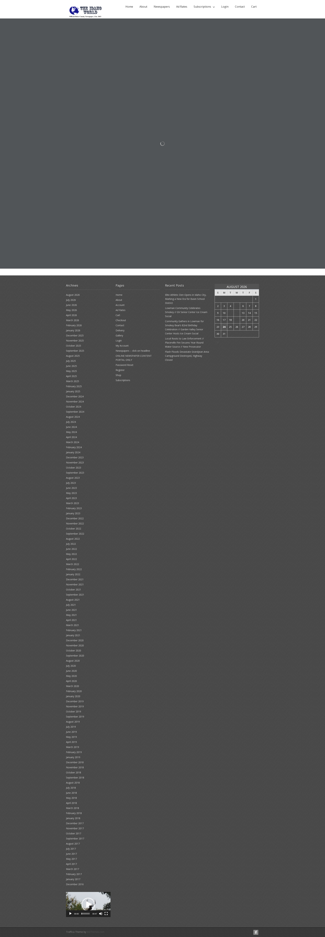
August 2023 (73, 477)
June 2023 (71, 488)
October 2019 (73, 711)
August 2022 (73, 538)
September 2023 (75, 472)
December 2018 (75, 762)
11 (230, 313)
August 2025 (73, 355)
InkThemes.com (95, 931)
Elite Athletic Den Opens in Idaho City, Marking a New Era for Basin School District (185, 299)
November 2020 (75, 645)
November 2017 (75, 828)
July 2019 (71, 726)
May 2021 (71, 615)
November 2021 (75, 584)
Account (120, 305)
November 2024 (75, 401)
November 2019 (75, 706)
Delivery (120, 330)
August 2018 (73, 782)
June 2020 (71, 670)
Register (120, 370)
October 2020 (73, 650)
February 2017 (74, 874)
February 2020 (74, 691)
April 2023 (71, 498)
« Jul (217, 341)
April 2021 (71, 620)
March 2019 (72, 747)
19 (236, 319)
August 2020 (73, 660)
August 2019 (73, 721)
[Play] (70, 913)
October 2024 (73, 406)
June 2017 (71, 853)
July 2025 (71, 360)
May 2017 (71, 858)
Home (129, 6)
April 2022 (71, 559)
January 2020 (73, 696)
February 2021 (74, 630)
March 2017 (72, 869)
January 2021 (73, 635)
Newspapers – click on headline (133, 350)
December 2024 (75, 396)
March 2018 (72, 808)
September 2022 (75, 533)
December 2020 (75, 640)
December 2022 (75, 518)
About (143, 6)
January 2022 (73, 574)
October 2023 (73, 467)
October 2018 (73, 772)
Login (225, 6)
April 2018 (71, 803)
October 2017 (73, 833)
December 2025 (75, 335)
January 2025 (73, 391)
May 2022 (71, 554)
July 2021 (71, 604)
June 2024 (71, 427)
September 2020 (75, 655)
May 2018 (71, 797)
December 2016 (75, 884)
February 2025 (74, 386)
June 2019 (71, 731)
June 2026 (71, 305)
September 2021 (75, 594)
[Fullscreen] (106, 913)
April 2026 (71, 315)
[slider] (85, 913)
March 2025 (72, 381)
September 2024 (75, 411)
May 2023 (71, 493)
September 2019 (75, 716)
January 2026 (73, 330)
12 (236, 313)
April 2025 (71, 376)
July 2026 (71, 299)
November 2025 (75, 340)
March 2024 (72, 442)
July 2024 (71, 421)
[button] (88, 904)
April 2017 (71, 864)
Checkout (121, 320)
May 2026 (71, 310)
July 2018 (71, 787)
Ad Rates (181, 6)
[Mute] (100, 913)
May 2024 (71, 432)
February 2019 (74, 752)
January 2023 (73, 513)
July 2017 (71, 848)
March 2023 (72, 503)
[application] (88, 904)
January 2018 (73, 818)
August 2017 (73, 843)
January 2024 (73, 452)
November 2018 (75, 767)
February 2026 (74, 325)
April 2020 (71, 681)
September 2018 (75, 777)
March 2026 (72, 320)
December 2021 (75, 579)
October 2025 (73, 345)
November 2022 (75, 523)
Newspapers (162, 6)
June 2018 (71, 792)
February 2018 (74, 813)
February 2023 (74, 508)
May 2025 (71, 371)
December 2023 (75, 457)
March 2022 (72, 564)
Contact (240, 6)
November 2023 (75, 462)
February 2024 (74, 447)
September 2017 (75, 838)
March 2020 (72, 686)
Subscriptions (202, 6)
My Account (122, 345)
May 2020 (71, 676)
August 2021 (73, 599)
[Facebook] (255, 932)
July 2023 (71, 482)
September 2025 (75, 350)
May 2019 (71, 736)
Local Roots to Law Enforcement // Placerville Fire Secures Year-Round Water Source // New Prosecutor (184, 342)
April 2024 (71, 437)
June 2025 (71, 366)
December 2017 (75, 823)
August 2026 (73, 294)
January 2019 (73, 757)
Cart (254, 6)
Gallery (119, 335)
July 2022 (71, 543)
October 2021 (73, 589)
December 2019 (75, 701)
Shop (118, 375)
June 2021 (71, 609)
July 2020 (71, 665)
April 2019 (71, 742)
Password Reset (124, 365)
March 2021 (72, 625)
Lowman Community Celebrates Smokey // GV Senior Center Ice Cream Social (186, 312)
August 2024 (73, 416)
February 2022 (74, 569)
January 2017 (73, 879)
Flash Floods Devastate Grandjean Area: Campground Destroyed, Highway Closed (187, 355)
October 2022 (73, 528)
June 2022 (71, 548)
